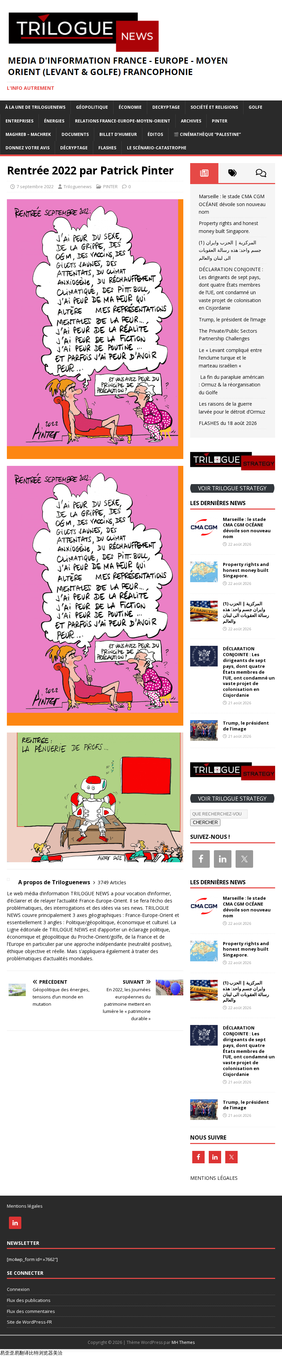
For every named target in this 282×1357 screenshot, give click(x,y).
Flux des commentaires (31, 1311)
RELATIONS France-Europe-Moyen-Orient (122, 121)
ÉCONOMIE (130, 107)
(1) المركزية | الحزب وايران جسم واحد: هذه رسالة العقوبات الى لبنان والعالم (230, 250)
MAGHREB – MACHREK (28, 134)
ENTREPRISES (19, 121)
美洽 (58, 1352)
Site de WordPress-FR (29, 1322)
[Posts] (204, 173)
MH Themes (183, 1342)
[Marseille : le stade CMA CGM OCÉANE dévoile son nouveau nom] (204, 533)
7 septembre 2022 (35, 186)
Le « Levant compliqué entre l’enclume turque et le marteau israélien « (230, 358)
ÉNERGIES (54, 121)
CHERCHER (205, 822)
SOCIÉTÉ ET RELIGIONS (214, 107)
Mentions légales (25, 1206)
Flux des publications (29, 1300)
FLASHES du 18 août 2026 (228, 423)
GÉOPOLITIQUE (92, 107)
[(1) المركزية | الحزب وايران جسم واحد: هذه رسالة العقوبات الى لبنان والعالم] (204, 617)
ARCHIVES (191, 121)
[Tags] (232, 173)
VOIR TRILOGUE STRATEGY (232, 488)
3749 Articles (112, 882)
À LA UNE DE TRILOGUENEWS (35, 107)
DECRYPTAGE (166, 107)
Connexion (18, 1289)
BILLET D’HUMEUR (118, 134)
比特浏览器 (41, 1352)
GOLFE (255, 107)
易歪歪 (7, 1352)
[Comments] (261, 173)
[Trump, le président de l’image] (204, 737)
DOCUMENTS (75, 134)
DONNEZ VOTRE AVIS (28, 148)
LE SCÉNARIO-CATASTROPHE (156, 148)
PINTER (219, 121)
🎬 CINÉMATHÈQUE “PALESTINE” (207, 134)
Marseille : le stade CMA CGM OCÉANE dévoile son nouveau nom (232, 204)
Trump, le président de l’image (232, 319)
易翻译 (21, 1352)
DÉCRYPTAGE (74, 148)
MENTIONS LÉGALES (214, 1178)
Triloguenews (78, 186)
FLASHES (107, 148)
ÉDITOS (155, 134)
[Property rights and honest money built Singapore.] (204, 578)
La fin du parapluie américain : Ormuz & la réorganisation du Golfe (231, 385)
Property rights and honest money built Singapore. (246, 570)
